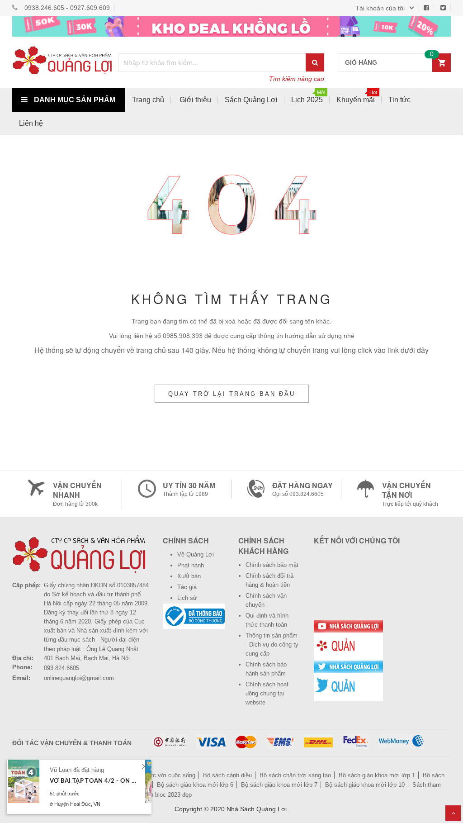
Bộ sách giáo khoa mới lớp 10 (365, 784)
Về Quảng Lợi (195, 554)
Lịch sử (187, 598)
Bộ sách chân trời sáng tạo (295, 775)
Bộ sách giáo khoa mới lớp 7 (279, 784)
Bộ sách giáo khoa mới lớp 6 (195, 784)
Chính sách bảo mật (272, 564)
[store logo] (62, 62)
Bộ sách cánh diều (227, 775)
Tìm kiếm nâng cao (296, 78)
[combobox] (212, 62)
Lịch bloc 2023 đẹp (167, 794)
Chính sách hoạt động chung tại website (267, 693)
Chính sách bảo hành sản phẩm (266, 669)
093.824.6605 (61, 668)
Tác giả (187, 587)
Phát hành (190, 565)
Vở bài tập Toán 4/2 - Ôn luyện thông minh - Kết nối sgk (94, 781)
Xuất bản (189, 576)
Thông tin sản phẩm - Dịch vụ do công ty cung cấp (272, 644)
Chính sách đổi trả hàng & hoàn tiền (269, 580)
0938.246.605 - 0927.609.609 (67, 7)
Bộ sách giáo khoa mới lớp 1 (377, 775)
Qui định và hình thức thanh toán (267, 620)
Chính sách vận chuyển (266, 600)
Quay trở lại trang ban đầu (231, 393)
